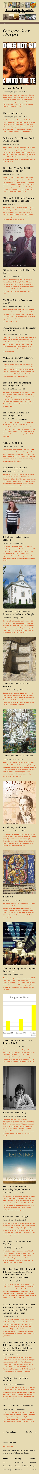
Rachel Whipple (7, 1247)
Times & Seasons (9, 1442)
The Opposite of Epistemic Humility (15, 1379)
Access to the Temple (13, 88)
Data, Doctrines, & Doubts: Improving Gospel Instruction (17, 1188)
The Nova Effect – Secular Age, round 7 (18, 301)
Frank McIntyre (7, 446)
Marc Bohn (6, 144)
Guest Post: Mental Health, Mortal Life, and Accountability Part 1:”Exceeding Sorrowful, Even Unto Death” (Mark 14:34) (19, 1346)
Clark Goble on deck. (13, 443)
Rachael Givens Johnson (10, 306)
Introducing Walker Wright (15, 1216)
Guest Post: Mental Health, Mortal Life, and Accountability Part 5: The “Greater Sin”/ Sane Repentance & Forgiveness (19, 1273)
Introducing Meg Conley (14, 1112)
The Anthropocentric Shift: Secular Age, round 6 (19, 329)
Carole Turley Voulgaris (10, 92)
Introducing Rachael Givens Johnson (16, 538)
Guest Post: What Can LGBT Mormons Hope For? (16, 169)
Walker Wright (7, 204)
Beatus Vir (8, 896)
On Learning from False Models (18, 1405)
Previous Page (9, 1432)
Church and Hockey (12, 113)
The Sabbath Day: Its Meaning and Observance (19, 969)
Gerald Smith (7, 617)
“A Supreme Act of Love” (15, 467)
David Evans (6, 276)
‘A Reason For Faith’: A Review (18, 358)
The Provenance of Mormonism (18, 755)
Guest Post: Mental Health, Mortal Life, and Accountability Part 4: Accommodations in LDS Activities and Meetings (19, 1308)
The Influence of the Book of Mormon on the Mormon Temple (18, 612)
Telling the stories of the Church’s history (19, 271)
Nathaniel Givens (8, 543)
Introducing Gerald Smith (15, 827)
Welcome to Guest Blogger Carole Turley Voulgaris (19, 139)
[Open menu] (4, 23)
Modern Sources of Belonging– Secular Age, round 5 (18, 384)
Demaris (5, 1281)
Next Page (31, 1432)
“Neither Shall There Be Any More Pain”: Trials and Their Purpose (19, 199)
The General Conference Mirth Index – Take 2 (17, 1042)
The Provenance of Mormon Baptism (16, 685)
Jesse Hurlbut (7, 900)
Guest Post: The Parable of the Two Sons (17, 1242)
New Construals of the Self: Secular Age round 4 (16, 414)
